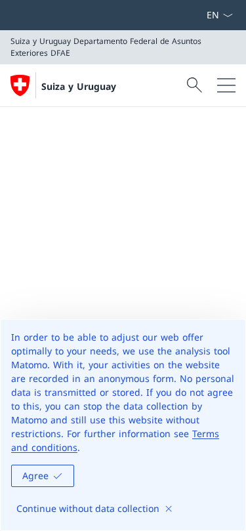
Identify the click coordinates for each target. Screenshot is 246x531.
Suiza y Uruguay (78, 86)
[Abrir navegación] (226, 85)
